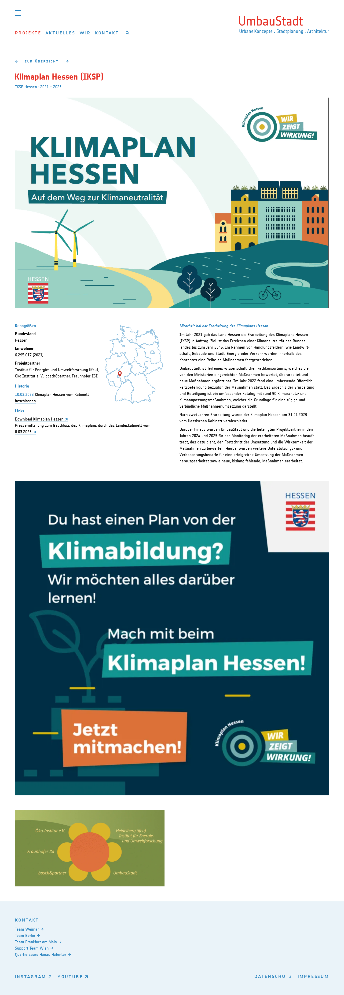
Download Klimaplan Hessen (39, 419)
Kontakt (107, 33)
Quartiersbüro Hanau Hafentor (40, 954)
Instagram (30, 976)
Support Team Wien (32, 948)
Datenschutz (273, 976)
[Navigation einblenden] (18, 12)
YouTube (70, 976)
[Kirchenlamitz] (16, 61)
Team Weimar (27, 929)
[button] (120, 374)
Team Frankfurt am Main (36, 942)
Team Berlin (25, 935)
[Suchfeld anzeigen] (127, 32)
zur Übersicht (42, 61)
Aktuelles (60, 33)
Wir (85, 33)
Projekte (28, 33)
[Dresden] (67, 61)
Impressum (313, 976)
